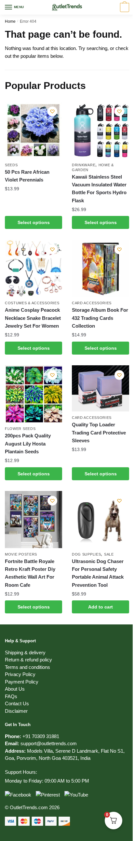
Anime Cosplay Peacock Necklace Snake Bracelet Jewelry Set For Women (33, 318)
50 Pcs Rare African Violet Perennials (27, 175)
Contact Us (17, 703)
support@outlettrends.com (48, 743)
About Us (15, 689)
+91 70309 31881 (40, 736)
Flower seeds (20, 429)
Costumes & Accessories (32, 303)
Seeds (11, 165)
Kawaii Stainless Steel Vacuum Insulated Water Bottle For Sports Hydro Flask (99, 188)
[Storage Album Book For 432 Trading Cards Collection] (100, 268)
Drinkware (83, 165)
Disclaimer (16, 711)
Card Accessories (92, 303)
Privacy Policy (20, 674)
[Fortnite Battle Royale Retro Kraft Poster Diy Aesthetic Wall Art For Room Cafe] (33, 519)
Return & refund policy (28, 659)
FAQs (11, 696)
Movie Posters (21, 554)
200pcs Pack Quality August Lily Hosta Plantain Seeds (28, 443)
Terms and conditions (27, 667)
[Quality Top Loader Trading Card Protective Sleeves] (100, 388)
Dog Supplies (86, 554)
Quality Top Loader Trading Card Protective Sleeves (99, 432)
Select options (34, 222)
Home (10, 21)
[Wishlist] (52, 111)
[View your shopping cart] (123, 8)
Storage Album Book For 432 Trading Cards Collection (100, 318)
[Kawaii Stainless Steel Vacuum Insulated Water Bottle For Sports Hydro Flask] (100, 130)
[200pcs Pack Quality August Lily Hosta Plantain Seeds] (33, 394)
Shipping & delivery (25, 652)
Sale (109, 554)
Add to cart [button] (100, 606)
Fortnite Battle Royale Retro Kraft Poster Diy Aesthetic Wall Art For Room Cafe (30, 573)
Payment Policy (21, 681)
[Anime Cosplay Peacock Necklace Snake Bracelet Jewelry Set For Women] (33, 268)
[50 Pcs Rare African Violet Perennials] (33, 130)
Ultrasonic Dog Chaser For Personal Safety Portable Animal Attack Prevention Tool (98, 573)
